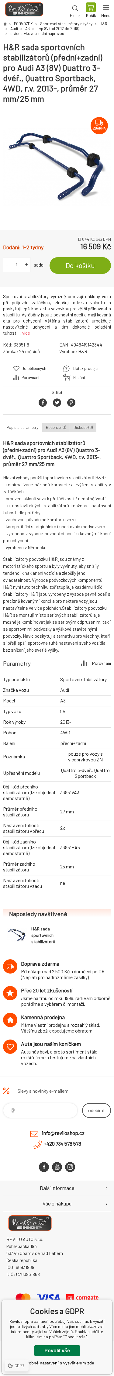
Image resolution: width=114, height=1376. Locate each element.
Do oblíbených (34, 368)
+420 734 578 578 (62, 1143)
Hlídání (79, 377)
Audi (14, 28)
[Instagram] (70, 1167)
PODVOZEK (23, 23)
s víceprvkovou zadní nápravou (37, 33)
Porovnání (30, 377)
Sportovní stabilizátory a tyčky (66, 23)
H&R (103, 23)
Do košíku (80, 265)
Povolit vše (57, 1350)
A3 (27, 28)
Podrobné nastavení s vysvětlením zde (57, 1362)
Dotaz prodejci (85, 368)
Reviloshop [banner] (24, 10)
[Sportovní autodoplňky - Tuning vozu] (5, 24)
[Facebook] (44, 1167)
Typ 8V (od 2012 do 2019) (58, 28)
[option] (57, 167)
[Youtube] (57, 1167)
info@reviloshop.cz (63, 1133)
